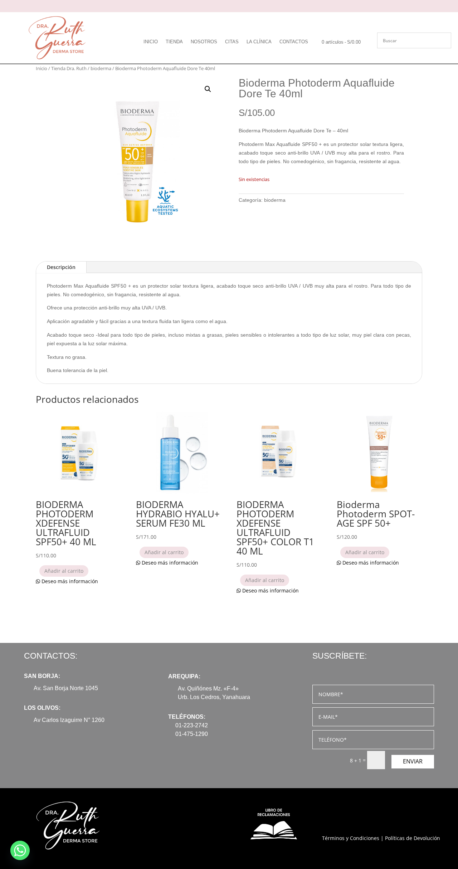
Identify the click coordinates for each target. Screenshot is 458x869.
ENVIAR (413, 761)
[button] (207, 89)
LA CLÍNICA (259, 41)
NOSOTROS (204, 41)
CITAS (232, 41)
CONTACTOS (293, 41)
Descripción (61, 267)
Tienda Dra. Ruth (69, 68)
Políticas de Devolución (412, 838)
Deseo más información (69, 581)
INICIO (150, 41)
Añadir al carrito (63, 570)
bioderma (101, 68)
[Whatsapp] (20, 850)
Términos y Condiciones (350, 838)
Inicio (41, 68)
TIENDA (174, 41)
